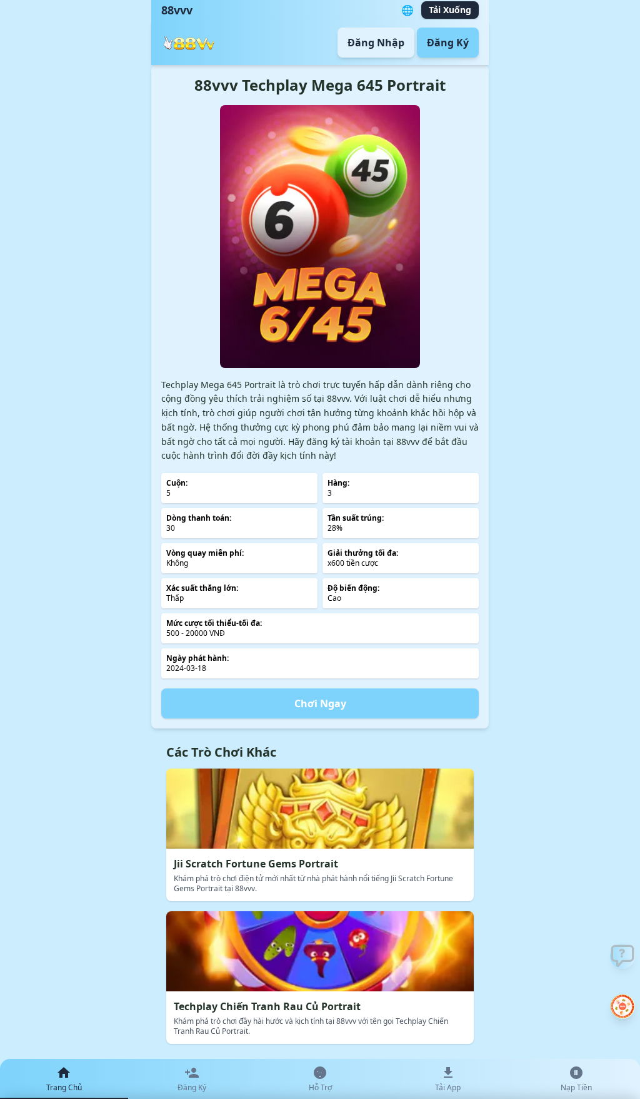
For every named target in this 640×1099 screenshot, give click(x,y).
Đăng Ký (448, 42)
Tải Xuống (450, 10)
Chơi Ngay (320, 703)
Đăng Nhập (376, 42)
